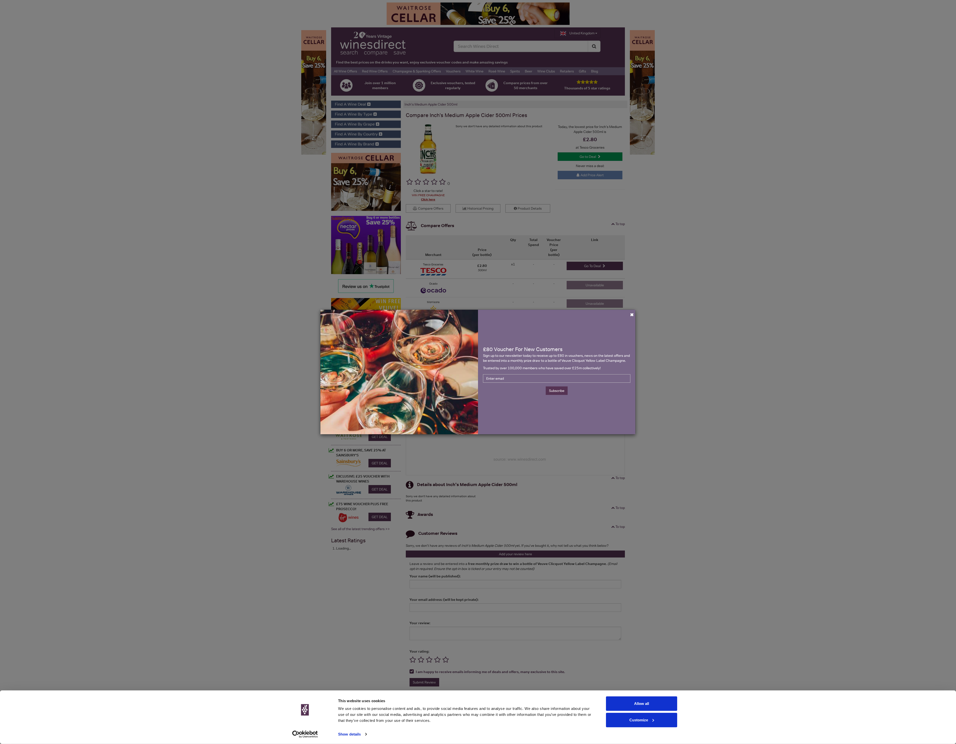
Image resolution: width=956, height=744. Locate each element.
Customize (638, 720)
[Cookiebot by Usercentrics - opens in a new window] (305, 734)
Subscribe (556, 390)
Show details (349, 734)
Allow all (641, 703)
